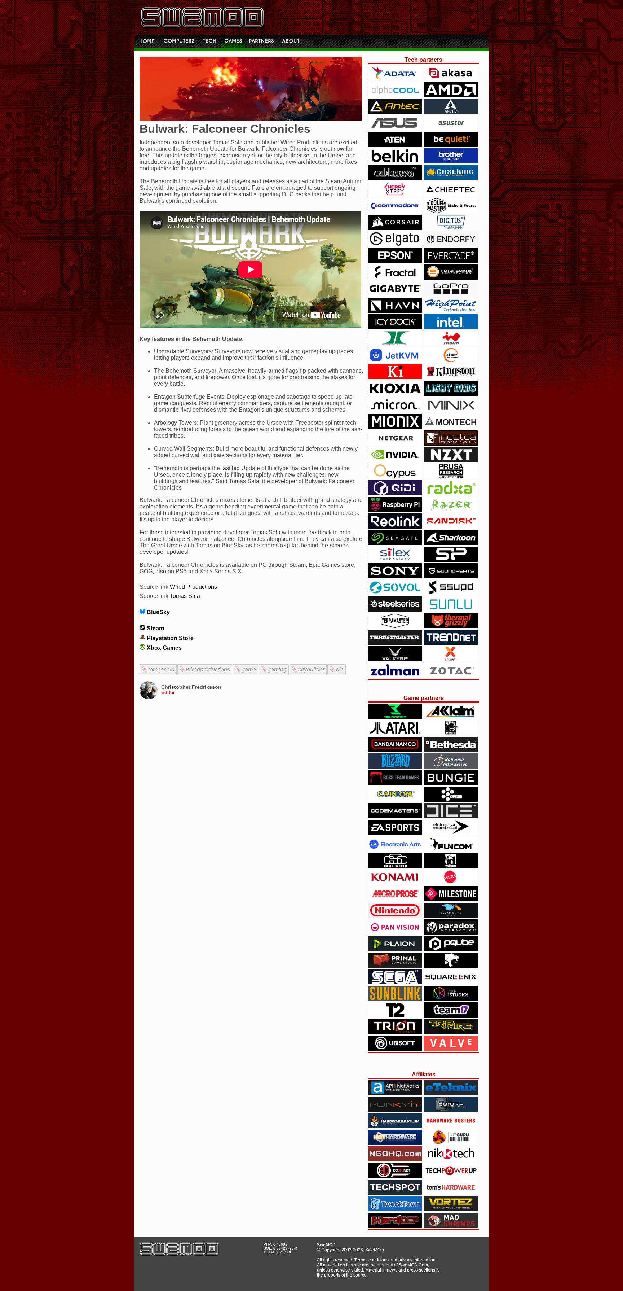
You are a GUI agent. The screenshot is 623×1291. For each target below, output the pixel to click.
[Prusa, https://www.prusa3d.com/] (451, 477)
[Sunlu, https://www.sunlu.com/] (451, 610)
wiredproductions (208, 669)
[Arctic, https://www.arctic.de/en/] (451, 112)
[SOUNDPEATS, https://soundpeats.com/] (451, 576)
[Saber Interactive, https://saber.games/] (451, 966)
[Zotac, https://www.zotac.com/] (451, 676)
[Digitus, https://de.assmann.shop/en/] (451, 228)
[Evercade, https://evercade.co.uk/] (451, 261)
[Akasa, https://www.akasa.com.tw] (451, 78)
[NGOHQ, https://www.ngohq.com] (395, 1159)
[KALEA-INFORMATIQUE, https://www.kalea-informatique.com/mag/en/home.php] (395, 377)
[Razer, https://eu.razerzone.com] (451, 510)
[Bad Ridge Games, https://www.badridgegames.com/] (451, 733)
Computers (179, 41)
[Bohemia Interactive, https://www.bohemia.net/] (451, 766)
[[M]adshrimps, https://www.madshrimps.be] (451, 1226)
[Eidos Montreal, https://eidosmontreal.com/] (451, 833)
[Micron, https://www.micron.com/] (395, 410)
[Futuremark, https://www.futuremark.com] (451, 278)
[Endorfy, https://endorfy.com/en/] (451, 244)
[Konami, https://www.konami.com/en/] (395, 883)
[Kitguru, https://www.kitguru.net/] (451, 1143)
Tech (210, 41)
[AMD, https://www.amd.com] (451, 95)
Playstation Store (169, 638)
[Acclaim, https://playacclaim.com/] (451, 717)
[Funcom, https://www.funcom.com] (451, 849)
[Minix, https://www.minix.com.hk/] (451, 410)
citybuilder (311, 669)
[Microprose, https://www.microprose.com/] (395, 899)
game (249, 669)
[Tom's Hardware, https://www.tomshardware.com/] (451, 1193)
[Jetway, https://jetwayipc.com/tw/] (451, 361)
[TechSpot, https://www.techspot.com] (395, 1193)
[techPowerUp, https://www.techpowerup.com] (451, 1176)
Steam (154, 628)
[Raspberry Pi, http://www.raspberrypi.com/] (395, 510)
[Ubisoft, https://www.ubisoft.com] (395, 1049)
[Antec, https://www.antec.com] (395, 112)
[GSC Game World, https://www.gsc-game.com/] (395, 866)
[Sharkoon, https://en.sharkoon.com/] (451, 543)
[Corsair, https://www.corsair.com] (395, 228)
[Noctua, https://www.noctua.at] (451, 444)
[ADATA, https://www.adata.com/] (395, 78)
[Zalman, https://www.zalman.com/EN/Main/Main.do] (395, 676)
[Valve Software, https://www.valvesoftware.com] (451, 1049)
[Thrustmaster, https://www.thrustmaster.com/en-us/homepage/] (395, 643)
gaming (277, 669)
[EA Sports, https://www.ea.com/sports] (395, 833)
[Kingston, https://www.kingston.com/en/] (451, 377)
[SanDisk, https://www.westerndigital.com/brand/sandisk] (451, 527)
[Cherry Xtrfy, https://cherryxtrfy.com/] (395, 195)
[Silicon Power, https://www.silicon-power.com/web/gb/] (451, 560)
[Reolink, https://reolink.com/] (395, 527)
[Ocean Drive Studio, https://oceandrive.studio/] (451, 916)
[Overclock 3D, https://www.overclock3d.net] (395, 1176)
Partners (262, 41)
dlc (340, 669)
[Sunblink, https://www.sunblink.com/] (395, 999)
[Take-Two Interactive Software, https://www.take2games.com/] (395, 1015)
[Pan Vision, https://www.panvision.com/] (395, 932)
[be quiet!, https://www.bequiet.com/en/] (451, 145)
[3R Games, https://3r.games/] (395, 717)
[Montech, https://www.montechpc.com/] (451, 427)
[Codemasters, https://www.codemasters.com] (395, 816)
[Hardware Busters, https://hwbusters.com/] (451, 1126)
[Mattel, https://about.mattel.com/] (451, 883)
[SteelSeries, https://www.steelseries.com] (395, 610)
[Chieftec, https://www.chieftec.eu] (451, 195)
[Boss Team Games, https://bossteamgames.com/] (395, 783)
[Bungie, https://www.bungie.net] (451, 783)
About (291, 41)
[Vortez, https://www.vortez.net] (451, 1209)
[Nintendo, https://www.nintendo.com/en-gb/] (395, 916)
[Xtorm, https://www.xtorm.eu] (451, 659)
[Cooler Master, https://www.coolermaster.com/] (451, 211)
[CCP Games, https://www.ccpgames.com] (451, 800)
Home (147, 41)
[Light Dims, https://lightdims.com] (451, 394)
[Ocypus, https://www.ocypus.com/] (395, 477)
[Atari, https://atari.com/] (395, 733)
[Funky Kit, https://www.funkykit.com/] (395, 1110)
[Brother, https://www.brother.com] (451, 161)
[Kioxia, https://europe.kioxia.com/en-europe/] (395, 394)
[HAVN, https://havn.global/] (395, 311)
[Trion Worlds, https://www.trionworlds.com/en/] (395, 1032)
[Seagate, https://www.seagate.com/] (395, 543)
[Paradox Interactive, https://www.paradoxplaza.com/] (451, 932)
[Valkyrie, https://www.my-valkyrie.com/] (395, 659)
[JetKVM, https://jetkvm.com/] (395, 361)
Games (233, 41)
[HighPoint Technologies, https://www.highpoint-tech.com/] (451, 311)
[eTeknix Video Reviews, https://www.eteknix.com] (451, 1093)
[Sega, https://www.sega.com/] (395, 982)
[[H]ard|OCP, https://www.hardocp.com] (395, 1226)
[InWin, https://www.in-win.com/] (451, 344)
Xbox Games (163, 648)
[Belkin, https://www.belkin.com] (395, 161)
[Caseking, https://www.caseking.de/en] (451, 178)
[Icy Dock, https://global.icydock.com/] (395, 327)
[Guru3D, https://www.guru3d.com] (451, 1110)
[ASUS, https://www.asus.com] (395, 128)
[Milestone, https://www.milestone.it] (451, 899)
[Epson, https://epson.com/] (395, 261)
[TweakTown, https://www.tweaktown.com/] (395, 1209)
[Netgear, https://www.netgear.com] (395, 444)
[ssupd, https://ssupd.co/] (451, 593)
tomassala (161, 669)
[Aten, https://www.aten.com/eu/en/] (395, 145)
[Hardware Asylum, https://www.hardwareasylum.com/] (395, 1126)
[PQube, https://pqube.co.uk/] (451, 949)
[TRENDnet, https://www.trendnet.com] (451, 643)
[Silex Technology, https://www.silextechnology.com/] (395, 560)
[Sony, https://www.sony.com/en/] (395, 576)
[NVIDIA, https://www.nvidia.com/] (395, 460)
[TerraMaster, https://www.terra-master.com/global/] (395, 626)
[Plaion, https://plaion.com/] (395, 949)
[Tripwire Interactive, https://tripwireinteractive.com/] (451, 1032)
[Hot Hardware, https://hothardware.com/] (395, 1143)
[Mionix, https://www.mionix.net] (395, 427)
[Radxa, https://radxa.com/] (451, 493)
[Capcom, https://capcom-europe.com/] (395, 800)
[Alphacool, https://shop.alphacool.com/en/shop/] (395, 95)
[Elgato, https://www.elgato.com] (395, 244)
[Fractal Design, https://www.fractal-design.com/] (395, 278)
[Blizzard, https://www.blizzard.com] (395, 766)
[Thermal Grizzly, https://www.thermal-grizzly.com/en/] (451, 626)
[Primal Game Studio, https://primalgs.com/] (395, 966)
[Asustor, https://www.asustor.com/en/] (451, 128)
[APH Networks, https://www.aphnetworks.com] (395, 1093)
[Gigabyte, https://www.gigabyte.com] (395, 294)
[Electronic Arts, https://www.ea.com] (395, 849)
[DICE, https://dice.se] (451, 816)
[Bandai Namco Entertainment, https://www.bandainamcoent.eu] (395, 750)
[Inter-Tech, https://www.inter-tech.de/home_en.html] (395, 344)
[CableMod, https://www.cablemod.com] (395, 178)
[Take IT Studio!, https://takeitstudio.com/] (451, 999)
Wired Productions (193, 587)
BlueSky (157, 612)
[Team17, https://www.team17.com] (451, 1015)
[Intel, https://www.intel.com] (451, 327)
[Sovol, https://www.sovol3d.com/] (395, 593)
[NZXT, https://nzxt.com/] (451, 460)
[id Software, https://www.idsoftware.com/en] (451, 866)
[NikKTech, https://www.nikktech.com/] (451, 1159)
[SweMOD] (179, 1254)
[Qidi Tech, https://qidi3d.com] (395, 493)
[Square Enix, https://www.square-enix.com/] (451, 982)
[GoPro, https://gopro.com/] (451, 294)
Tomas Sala (185, 596)
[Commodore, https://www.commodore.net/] (395, 211)
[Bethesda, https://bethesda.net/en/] (451, 750)
